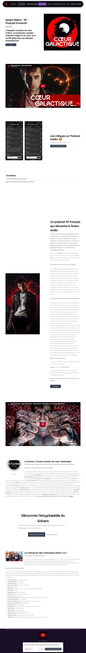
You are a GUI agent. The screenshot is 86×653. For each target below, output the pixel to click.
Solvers (71, 496)
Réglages (29, 649)
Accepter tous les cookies (54, 649)
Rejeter (42, 649)
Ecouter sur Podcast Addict (58, 146)
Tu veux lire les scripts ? (51, 534)
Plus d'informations (54, 644)
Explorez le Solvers (36, 534)
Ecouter (11, 44)
